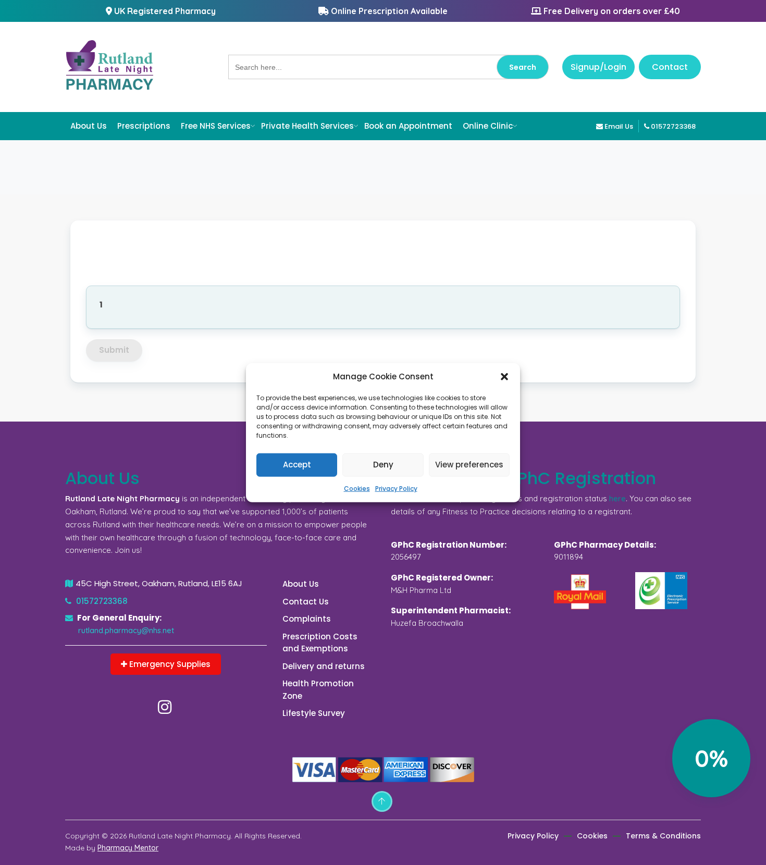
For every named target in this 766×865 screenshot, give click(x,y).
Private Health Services (307, 125)
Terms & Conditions (663, 836)
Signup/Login (598, 67)
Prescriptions (143, 125)
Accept (297, 464)
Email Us (618, 126)
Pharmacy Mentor (127, 847)
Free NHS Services (216, 125)
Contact (670, 67)
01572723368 (672, 126)
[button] (504, 377)
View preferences (469, 464)
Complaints (306, 618)
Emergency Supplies (169, 664)
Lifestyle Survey (313, 713)
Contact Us (305, 601)
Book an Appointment (408, 125)
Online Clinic (488, 125)
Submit (114, 349)
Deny (383, 464)
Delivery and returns (323, 666)
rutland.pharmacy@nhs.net (126, 630)
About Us (88, 125)
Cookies (357, 488)
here (617, 498)
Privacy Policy (396, 488)
